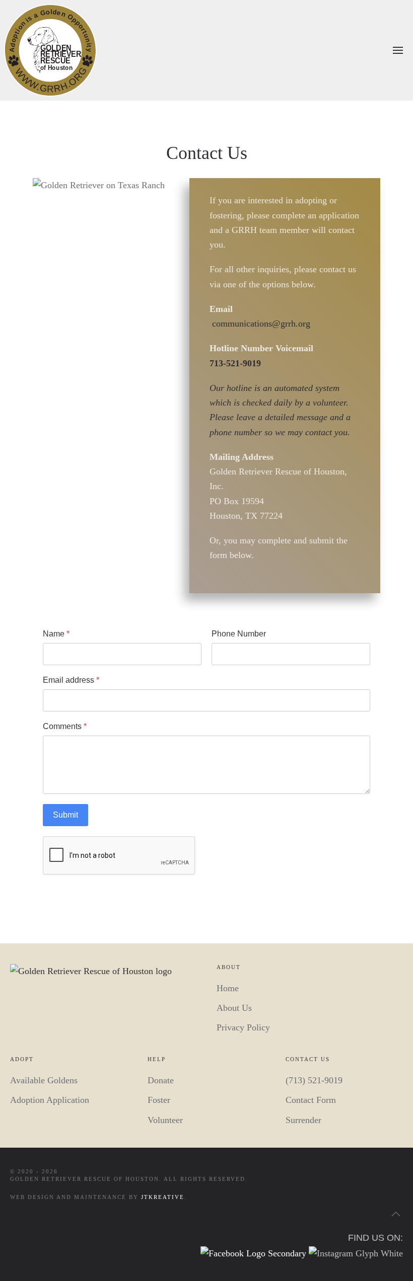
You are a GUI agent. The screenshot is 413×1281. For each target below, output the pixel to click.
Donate (161, 1080)
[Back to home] (50, 50)
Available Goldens (44, 1080)
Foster (159, 1100)
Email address (71, 680)
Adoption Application (49, 1100)
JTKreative (162, 1197)
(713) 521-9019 (314, 1080)
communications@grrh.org (261, 323)
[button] (398, 50)
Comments (65, 726)
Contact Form (311, 1100)
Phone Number (239, 633)
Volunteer (165, 1120)
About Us (234, 1008)
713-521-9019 (235, 363)
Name (56, 633)
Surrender (303, 1120)
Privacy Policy (243, 1027)
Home (228, 988)
